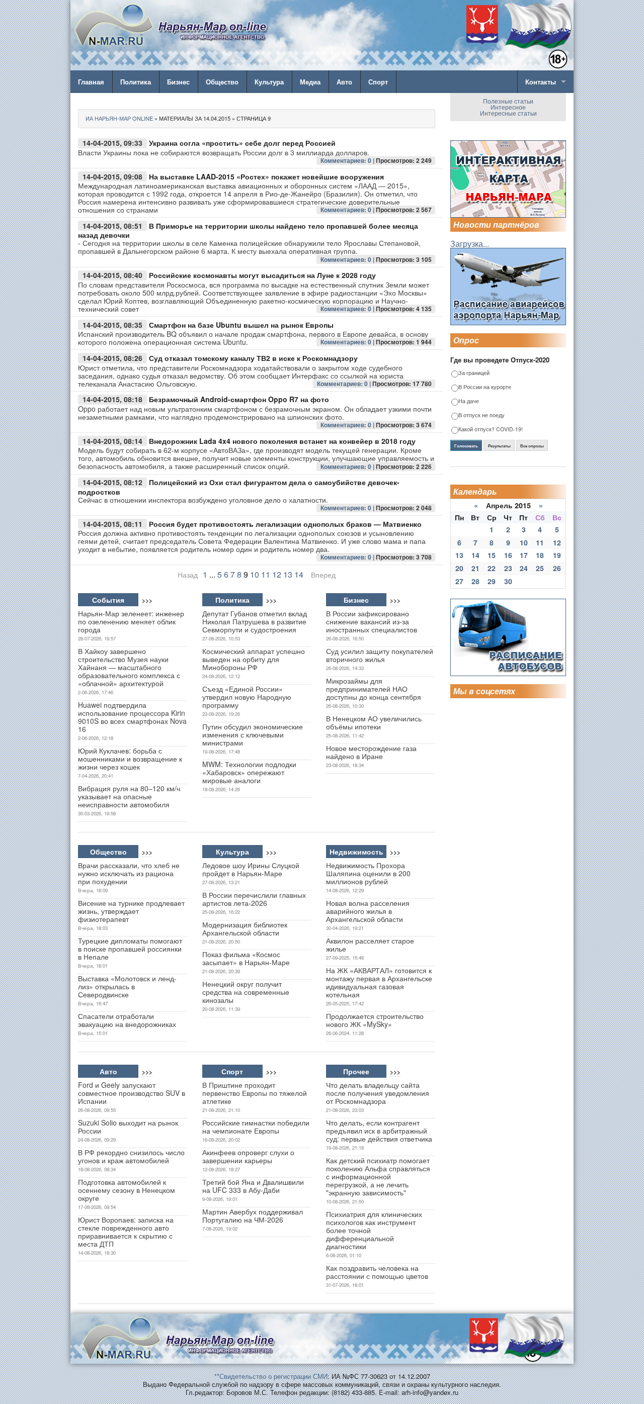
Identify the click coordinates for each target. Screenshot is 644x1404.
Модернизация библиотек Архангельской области (244, 928)
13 (287, 574)
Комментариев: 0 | (348, 160)
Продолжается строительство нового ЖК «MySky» (375, 1020)
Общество (222, 81)
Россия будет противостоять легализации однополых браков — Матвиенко (285, 524)
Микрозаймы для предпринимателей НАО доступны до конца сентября (373, 689)
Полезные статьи (508, 101)
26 (557, 568)
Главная (91, 81)
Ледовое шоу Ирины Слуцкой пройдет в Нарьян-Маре (250, 869)
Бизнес (178, 81)
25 (540, 568)
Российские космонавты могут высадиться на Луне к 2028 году (262, 275)
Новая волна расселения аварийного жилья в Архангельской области (368, 911)
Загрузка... (469, 243)
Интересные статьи (508, 113)
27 (459, 581)
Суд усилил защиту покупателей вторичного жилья (379, 655)
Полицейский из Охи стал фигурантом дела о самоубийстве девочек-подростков (238, 487)
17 (524, 555)
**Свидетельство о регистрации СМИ (271, 1376)
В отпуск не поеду (481, 415)
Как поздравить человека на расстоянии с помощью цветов (377, 1272)
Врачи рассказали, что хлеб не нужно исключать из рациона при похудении (129, 873)
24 (524, 568)
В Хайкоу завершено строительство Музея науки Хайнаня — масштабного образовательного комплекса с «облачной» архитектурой (129, 667)
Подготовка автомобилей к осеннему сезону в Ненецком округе (126, 1190)
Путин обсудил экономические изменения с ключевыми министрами (252, 734)
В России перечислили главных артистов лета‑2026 (254, 899)
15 (492, 555)
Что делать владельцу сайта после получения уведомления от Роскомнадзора (377, 1093)
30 (508, 581)
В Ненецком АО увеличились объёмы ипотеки (374, 722)
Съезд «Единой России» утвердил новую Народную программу (246, 697)
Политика (135, 81)
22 (492, 568)
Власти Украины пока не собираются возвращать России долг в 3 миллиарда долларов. (223, 152)
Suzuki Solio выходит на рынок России (128, 1126)
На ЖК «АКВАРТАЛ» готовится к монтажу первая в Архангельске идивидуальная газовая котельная (379, 982)
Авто (344, 81)
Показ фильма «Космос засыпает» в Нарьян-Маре (246, 958)
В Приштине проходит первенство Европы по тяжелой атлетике (254, 1093)
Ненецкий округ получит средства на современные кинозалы (245, 992)
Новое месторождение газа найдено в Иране (371, 752)
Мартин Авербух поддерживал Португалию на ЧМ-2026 (252, 1215)
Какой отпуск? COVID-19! (490, 429)
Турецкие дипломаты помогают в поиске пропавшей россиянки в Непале (130, 948)
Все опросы (532, 446)
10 (254, 574)
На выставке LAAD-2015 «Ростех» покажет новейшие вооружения (266, 176)
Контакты (540, 81)
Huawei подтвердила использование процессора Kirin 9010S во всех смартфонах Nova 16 (132, 717)
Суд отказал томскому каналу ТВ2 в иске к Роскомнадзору (253, 358)
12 (276, 574)
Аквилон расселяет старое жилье (370, 944)
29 (492, 581)
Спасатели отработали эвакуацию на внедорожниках (127, 1020)
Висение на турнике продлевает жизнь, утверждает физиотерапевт (131, 911)
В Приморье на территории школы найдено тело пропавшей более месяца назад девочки (248, 230)
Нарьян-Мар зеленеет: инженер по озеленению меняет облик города (131, 621)
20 (459, 568)
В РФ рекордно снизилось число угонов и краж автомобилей (131, 1156)
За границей (474, 373)
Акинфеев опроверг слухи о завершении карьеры (248, 1156)
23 (508, 568)
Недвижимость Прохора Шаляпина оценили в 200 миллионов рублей (368, 873)
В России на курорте (484, 387)
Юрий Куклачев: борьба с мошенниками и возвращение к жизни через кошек (130, 758)
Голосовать (466, 446)
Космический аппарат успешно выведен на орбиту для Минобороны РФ (253, 659)
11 (265, 574)
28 (475, 581)
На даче (468, 401)
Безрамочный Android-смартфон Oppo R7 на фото (239, 399)
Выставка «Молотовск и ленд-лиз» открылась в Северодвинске (127, 986)
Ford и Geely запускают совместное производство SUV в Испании (131, 1093)
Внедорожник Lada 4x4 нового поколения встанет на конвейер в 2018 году (282, 441)
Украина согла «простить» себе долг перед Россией (242, 143)
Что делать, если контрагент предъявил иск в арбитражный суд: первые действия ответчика (379, 1130)
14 (298, 574)
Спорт (378, 81)
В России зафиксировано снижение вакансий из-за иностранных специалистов (371, 621)
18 (540, 555)
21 (475, 568)
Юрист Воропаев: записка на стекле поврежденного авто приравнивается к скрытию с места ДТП (126, 1231)
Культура (269, 81)
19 (557, 555)
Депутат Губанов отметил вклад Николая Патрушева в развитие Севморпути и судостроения (254, 621)
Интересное (508, 107)
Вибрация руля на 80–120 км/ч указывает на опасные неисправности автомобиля (129, 796)
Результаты (499, 446)
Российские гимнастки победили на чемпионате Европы (255, 1126)
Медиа (310, 81)
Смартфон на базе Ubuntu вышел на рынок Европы (241, 325)
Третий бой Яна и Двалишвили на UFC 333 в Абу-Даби (253, 1186)
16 (508, 555)
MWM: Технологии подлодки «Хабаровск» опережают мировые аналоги (249, 772)
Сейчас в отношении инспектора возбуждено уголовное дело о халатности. (203, 500)
